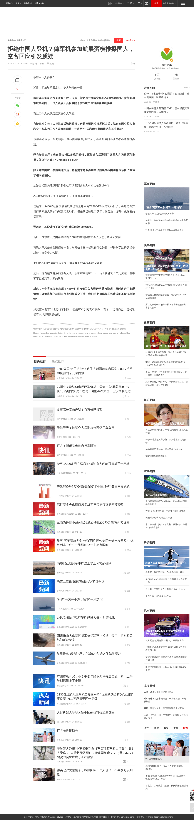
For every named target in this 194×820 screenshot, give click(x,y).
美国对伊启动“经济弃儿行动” (159, 517)
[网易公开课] (119, 3)
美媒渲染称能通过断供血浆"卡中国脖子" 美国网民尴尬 (93, 486)
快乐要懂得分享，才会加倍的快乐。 (166, 68)
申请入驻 (129, 40)
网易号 (19, 40)
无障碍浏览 (28, 3)
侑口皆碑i (39, 63)
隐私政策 (104, 817)
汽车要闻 (149, 610)
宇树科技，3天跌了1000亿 (158, 595)
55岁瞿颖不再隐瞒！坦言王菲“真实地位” (164, 449)
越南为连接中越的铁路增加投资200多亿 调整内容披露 (93, 522)
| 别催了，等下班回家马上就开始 (164, 708)
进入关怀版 (39, 3)
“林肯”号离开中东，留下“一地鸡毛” (80, 599)
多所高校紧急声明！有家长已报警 (79, 409)
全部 (186, 87)
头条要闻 (149, 245)
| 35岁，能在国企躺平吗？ (159, 692)
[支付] (139, 3)
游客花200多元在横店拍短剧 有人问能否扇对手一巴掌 (93, 463)
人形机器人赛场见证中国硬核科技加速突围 (85, 712)
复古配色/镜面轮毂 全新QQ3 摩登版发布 (165, 640)
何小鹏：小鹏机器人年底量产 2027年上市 (165, 589)
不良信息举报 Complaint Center (122, 817)
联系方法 (77, 817)
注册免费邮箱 (168, 3)
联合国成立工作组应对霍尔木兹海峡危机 (165, 230)
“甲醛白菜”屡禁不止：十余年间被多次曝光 (165, 511)
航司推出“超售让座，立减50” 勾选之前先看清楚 (89, 653)
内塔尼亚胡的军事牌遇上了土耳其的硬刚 (84, 563)
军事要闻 (149, 183)
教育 (166, 728)
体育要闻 (149, 322)
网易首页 (9, 3)
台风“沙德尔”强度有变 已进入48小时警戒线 (86, 617)
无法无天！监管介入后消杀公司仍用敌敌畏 (85, 427)
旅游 (185, 728)
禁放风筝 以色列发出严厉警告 (160, 213)
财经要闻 (149, 471)
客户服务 (95, 817)
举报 (133, 63)
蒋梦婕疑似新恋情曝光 (156, 456)
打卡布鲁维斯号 (67, 730)
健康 (156, 728)
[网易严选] (130, 3)
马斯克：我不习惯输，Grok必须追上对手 (165, 572)
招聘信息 (86, 817)
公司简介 (68, 817)
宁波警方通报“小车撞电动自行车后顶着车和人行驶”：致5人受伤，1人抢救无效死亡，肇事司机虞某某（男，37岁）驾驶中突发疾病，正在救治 (96, 753)
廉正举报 (140, 817)
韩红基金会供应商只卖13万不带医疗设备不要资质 (90, 504)
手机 (175, 728)
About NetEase (56, 817)
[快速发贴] (17, 80)
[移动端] (110, 3)
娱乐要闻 (149, 399)
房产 (146, 728)
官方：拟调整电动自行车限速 (76, 445)
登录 (156, 3)
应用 (17, 3)
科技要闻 (149, 542)
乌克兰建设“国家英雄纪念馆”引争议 (80, 581)
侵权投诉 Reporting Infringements (159, 817)
